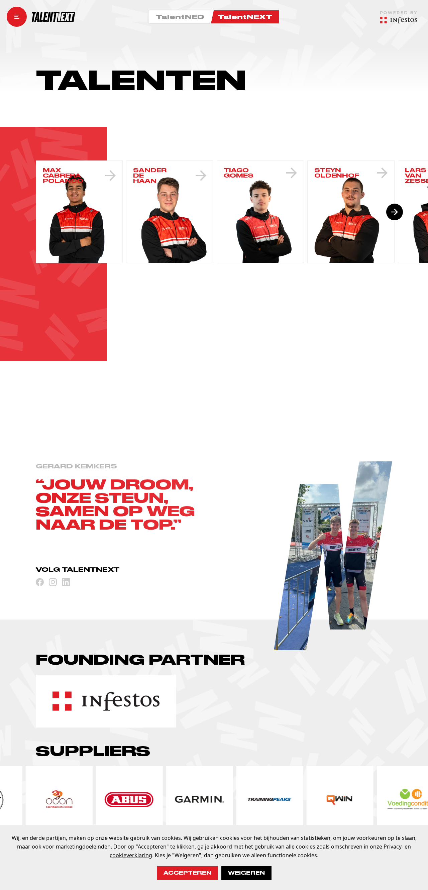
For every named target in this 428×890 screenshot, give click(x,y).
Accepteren (187, 873)
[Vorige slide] (35, 212)
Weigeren (246, 873)
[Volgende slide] (394, 212)
